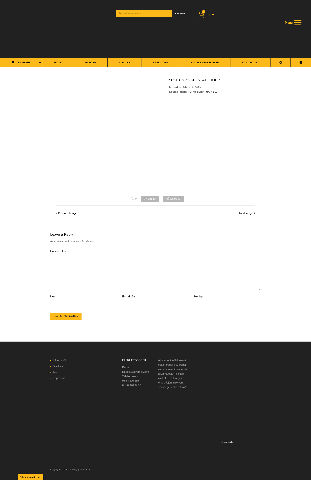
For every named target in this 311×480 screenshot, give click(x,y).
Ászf (55, 372)
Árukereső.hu (227, 442)
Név (52, 296)
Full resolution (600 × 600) (203, 91)
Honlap (198, 296)
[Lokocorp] (72, 49)
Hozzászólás (58, 251)
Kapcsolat (59, 378)
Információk (60, 360)
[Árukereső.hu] (227, 437)
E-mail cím (128, 296)
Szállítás (58, 366)
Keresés (180, 13)
